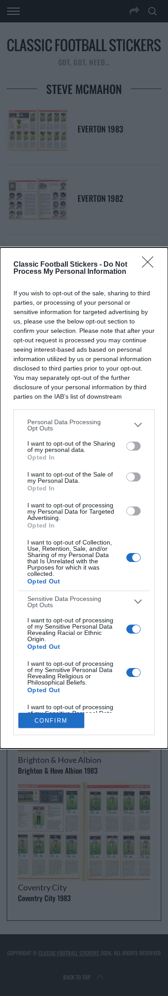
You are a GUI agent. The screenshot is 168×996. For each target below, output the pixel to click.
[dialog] (84, 498)
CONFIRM (51, 720)
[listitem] (84, 425)
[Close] (150, 264)
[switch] (133, 446)
